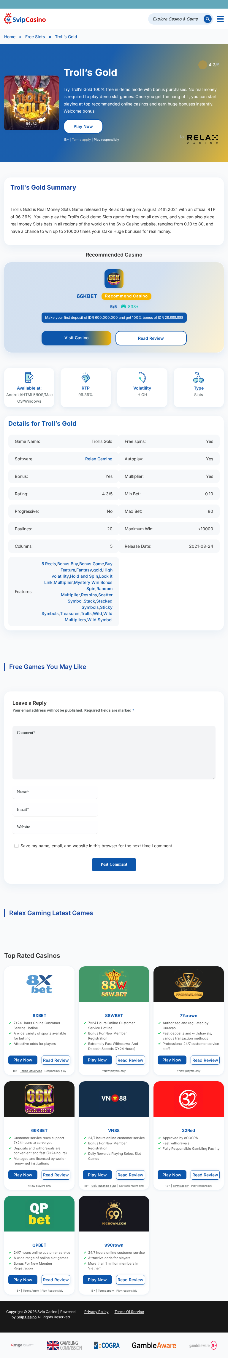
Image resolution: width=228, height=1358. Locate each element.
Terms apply (81, 140)
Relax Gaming (99, 458)
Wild (97, 613)
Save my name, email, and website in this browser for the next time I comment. (96, 845)
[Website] (218, 4)
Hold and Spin (84, 576)
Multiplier (63, 582)
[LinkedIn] (201, 4)
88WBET (114, 1015)
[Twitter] (176, 4)
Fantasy (84, 569)
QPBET (39, 1244)
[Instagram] (193, 4)
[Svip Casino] (25, 19)
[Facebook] (168, 4)
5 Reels (49, 563)
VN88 (114, 1130)
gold (97, 569)
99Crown (114, 1244)
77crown (188, 1015)
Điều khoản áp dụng (103, 1185)
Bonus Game (91, 563)
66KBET (39, 1130)
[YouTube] (184, 4)
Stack (89, 600)
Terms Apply (31, 1290)
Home (9, 36)
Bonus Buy (67, 563)
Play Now (83, 126)
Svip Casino (27, 1317)
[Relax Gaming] (202, 139)
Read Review (151, 338)
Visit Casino (76, 337)
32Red (188, 1130)
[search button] (208, 19)
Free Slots (35, 36)
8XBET (39, 1015)
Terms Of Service (31, 1070)
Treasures (70, 613)
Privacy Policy (96, 1311)
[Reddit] (209, 4)
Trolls (86, 613)
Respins (89, 594)
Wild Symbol (100, 619)
